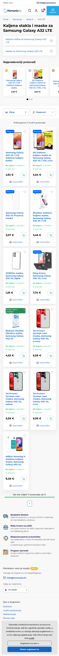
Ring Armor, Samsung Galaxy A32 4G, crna (42, 276)
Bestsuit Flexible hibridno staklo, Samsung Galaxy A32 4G (15, 334)
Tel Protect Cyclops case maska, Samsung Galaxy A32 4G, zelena (15, 398)
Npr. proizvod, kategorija (23, 28)
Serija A (29, 19)
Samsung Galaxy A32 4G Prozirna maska (15, 215)
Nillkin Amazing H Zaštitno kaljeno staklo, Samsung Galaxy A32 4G (15, 460)
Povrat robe (9, 618)
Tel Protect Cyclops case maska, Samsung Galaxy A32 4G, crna (42, 398)
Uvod (5, 19)
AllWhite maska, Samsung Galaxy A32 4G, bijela (15, 276)
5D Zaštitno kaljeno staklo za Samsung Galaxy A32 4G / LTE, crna (37, 84)
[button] (30, 10)
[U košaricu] (23, 174)
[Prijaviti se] (36, 10)
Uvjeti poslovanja (12, 610)
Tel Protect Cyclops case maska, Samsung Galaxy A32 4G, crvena (42, 336)
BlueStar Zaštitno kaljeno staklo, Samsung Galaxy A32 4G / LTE (42, 217)
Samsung (17, 19)
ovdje (31, 638)
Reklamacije (9, 614)
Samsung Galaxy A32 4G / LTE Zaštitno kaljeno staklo (14, 84)
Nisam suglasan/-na (29, 649)
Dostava (7, 606)
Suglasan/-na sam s (29, 643)
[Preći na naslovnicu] (12, 10)
